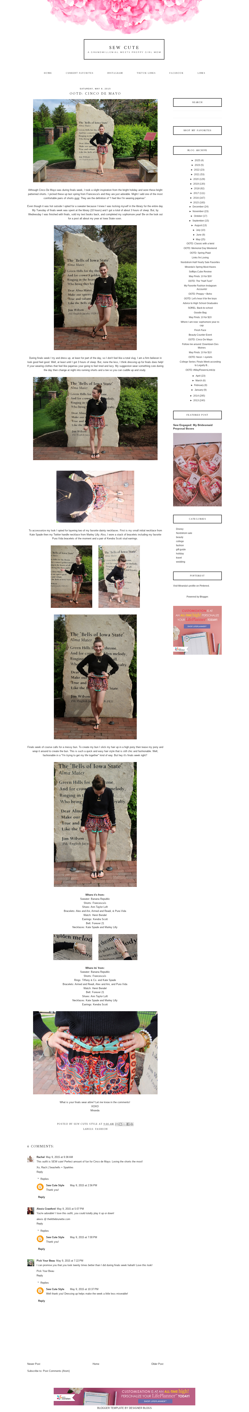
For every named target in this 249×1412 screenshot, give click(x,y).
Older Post (157, 1363)
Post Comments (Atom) (56, 1370)
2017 (196, 193)
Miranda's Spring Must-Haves (200, 267)
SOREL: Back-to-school (200, 308)
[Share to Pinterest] (132, 1124)
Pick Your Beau (46, 1260)
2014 (196, 395)
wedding (180, 561)
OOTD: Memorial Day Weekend (200, 248)
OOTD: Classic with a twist (200, 243)
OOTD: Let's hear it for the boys (200, 298)
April (198, 375)
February (199, 385)
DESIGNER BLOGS (140, 1408)
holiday (180, 553)
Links (201, 73)
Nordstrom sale (184, 533)
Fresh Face (200, 330)
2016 (196, 198)
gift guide (181, 549)
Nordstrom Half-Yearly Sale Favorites (200, 262)
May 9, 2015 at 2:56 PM (83, 1185)
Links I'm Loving (200, 257)
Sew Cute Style (55, 1185)
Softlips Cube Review (200, 271)
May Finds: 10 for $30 (200, 276)
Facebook (176, 73)
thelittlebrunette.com (58, 1219)
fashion (101, 1129)
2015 (196, 202)
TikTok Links (146, 73)
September (198, 220)
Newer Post (33, 1363)
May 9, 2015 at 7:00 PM (83, 1237)
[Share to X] (124, 1124)
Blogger (204, 596)
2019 (196, 183)
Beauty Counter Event (200, 334)
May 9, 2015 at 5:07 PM (70, 1208)
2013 (196, 400)
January (199, 390)
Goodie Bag (200, 312)
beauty (179, 537)
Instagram (115, 73)
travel (179, 557)
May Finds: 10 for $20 (200, 317)
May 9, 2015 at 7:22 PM (69, 1260)
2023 (197, 165)
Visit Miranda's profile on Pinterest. (191, 585)
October (198, 216)
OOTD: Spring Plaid (200, 253)
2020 (196, 179)
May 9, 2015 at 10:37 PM (84, 1289)
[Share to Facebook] (128, 1124)
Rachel (41, 1157)
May (198, 239)
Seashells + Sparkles (61, 1167)
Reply (40, 1171)
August (198, 225)
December (198, 206)
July (198, 230)
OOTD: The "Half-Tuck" (200, 281)
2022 (197, 169)
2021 (197, 174)
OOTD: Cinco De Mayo (200, 339)
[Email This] (117, 1124)
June (199, 234)
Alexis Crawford (46, 1208)
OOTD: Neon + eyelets (200, 357)
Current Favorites (79, 73)
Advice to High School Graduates (200, 303)
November (198, 211)
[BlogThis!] (121, 1124)
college (180, 541)
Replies (44, 1178)
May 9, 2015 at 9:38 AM (59, 1157)
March (199, 380)
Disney (179, 529)
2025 (197, 160)
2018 (197, 188)
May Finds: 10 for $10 (200, 352)
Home (48, 73)
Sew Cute (124, 48)
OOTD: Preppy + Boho (200, 294)
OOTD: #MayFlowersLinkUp (200, 370)
